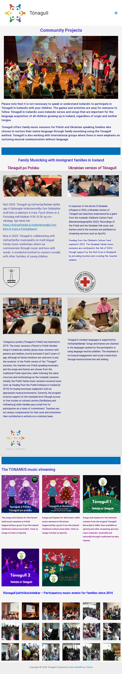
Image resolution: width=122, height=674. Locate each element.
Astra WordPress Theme (81, 667)
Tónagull (38, 13)
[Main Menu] (116, 13)
